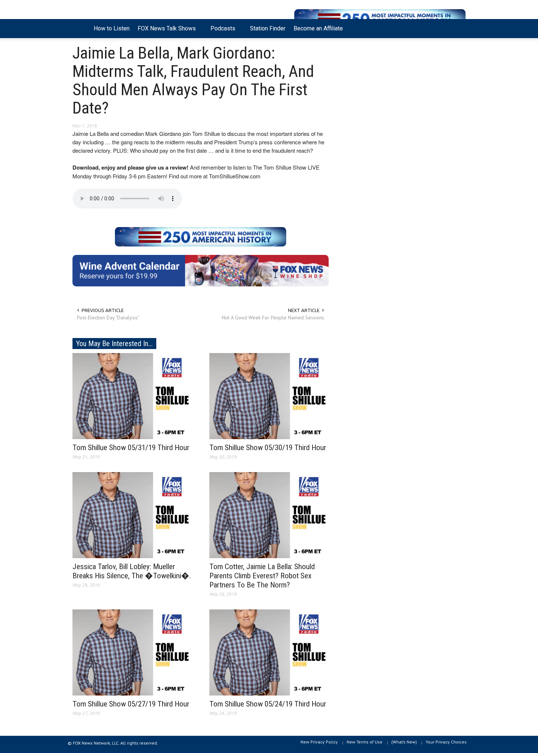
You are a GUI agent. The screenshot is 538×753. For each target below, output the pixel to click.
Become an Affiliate (318, 28)
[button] (458, 28)
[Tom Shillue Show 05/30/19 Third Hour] (269, 395)
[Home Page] (81, 28)
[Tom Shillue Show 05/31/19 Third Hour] (132, 395)
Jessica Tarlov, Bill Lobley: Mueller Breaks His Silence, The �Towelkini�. (131, 571)
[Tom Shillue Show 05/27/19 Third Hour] (132, 652)
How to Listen (112, 28)
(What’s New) (404, 742)
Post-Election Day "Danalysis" (108, 317)
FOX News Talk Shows (165, 31)
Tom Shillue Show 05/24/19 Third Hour (267, 704)
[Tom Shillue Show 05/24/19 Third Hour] (269, 652)
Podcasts (220, 31)
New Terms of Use (364, 742)
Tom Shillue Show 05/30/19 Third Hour (267, 447)
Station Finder (267, 28)
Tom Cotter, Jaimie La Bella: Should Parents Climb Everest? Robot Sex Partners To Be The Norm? (262, 575)
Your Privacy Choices (446, 742)
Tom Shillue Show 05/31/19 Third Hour (130, 447)
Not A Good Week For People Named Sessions (273, 317)
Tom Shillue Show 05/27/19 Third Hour (130, 704)
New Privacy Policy (319, 742)
